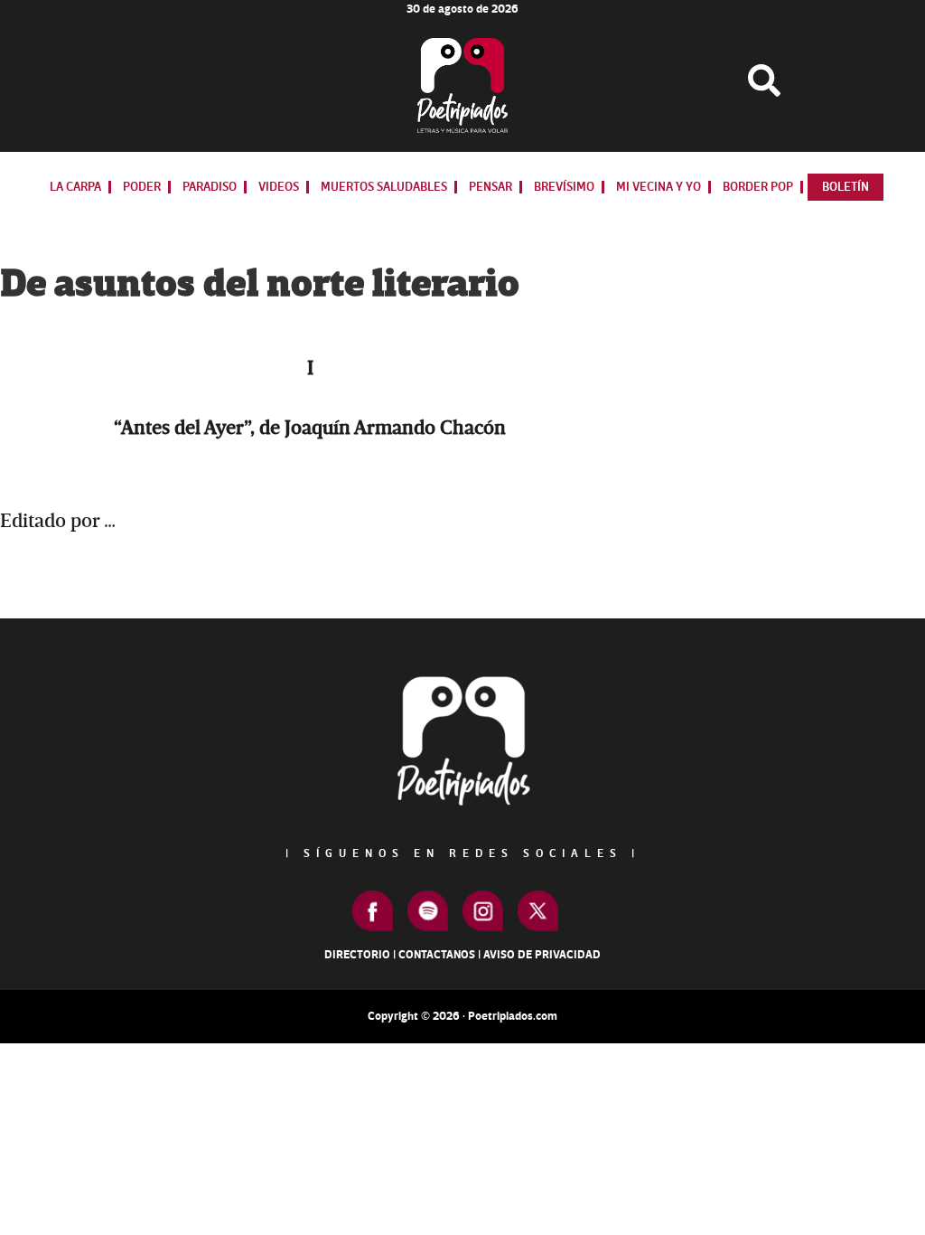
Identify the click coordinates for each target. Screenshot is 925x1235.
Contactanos (436, 954)
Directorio (357, 954)
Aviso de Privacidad (542, 954)
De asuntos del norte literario (259, 284)
